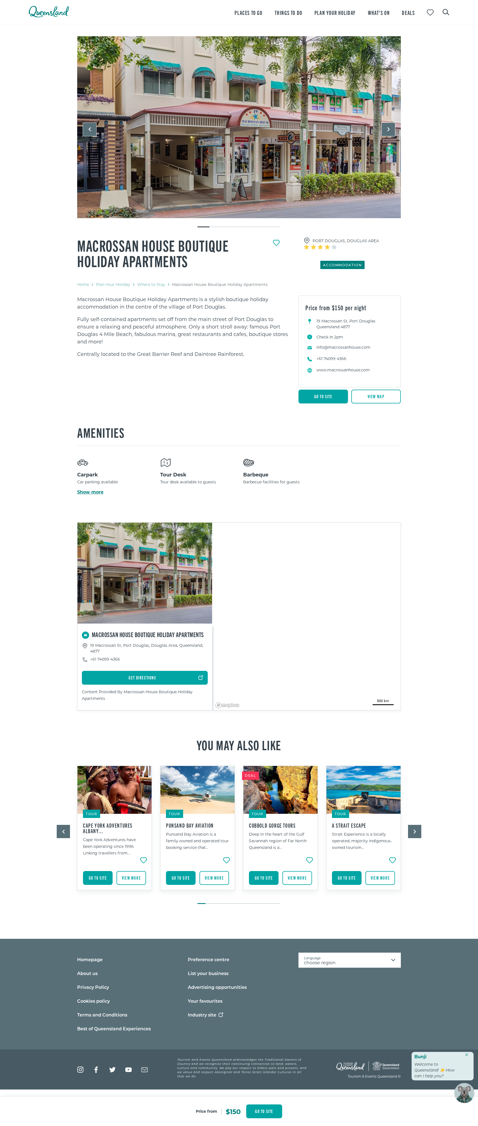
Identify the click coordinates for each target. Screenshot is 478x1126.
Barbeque (255, 474)
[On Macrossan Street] (239, 127)
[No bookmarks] (430, 12)
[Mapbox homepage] (227, 705)
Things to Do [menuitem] (288, 12)
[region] (183, 327)
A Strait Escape (349, 825)
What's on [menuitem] (379, 12)
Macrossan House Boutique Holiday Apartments (153, 253)
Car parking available (97, 481)
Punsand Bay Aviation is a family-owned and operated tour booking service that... (197, 841)
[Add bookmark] (276, 243)
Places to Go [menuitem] (248, 12)
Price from (206, 1111)
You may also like (239, 744)
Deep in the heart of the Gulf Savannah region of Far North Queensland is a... (277, 841)
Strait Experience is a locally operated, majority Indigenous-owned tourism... (362, 841)
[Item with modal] (239, 127)
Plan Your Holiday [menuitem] (335, 12)
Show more (90, 491)
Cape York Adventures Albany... (108, 828)
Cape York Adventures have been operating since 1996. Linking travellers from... (109, 846)
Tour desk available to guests (188, 481)
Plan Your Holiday (113, 284)
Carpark (87, 474)
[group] (114, 832)
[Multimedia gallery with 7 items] (239, 132)
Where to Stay (151, 284)
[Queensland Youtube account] (128, 1070)
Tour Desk (173, 474)
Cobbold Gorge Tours (272, 825)
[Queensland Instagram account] (80, 1070)
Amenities (100, 432)
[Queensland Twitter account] (112, 1070)
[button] (90, 129)
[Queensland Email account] (144, 1070)
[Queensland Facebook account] (96, 1070)
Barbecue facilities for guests (271, 481)
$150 (233, 1111)
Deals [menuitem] (408, 12)
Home (83, 284)
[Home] (49, 16)
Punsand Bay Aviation (190, 825)
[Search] (446, 11)
